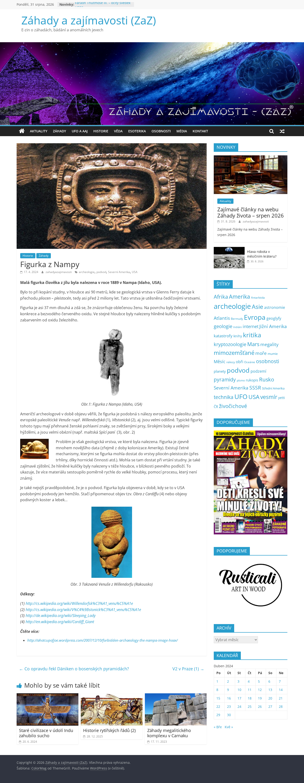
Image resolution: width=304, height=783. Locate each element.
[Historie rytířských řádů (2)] (111, 696)
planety (220, 371)
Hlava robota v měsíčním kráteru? (261, 254)
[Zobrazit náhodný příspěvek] (282, 131)
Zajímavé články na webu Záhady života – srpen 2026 (250, 212)
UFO (240, 396)
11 (250, 689)
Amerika (239, 296)
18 (250, 698)
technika (223, 397)
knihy (237, 336)
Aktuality (38, 131)
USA (135, 272)
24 (239, 706)
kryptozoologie (230, 344)
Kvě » (229, 727)
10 (239, 689)
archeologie (87, 272)
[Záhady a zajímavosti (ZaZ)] (22, 131)
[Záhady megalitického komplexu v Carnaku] (176, 696)
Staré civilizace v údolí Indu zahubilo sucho (46, 732)
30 (229, 715)
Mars (253, 344)
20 (270, 698)
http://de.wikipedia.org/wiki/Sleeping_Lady (60, 615)
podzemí (258, 371)
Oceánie (249, 362)
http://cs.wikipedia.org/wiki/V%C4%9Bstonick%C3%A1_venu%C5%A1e (83, 609)
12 (260, 689)
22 (218, 706)
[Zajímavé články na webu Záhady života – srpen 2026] (250, 158)
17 (239, 698)
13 (270, 689)
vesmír (268, 397)
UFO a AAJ (80, 131)
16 (229, 698)
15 (218, 698)
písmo (241, 380)
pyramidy (225, 379)
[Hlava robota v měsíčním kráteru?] (229, 249)
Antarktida (258, 297)
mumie (273, 354)
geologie (223, 326)
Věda (118, 131)
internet (250, 326)
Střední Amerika (273, 388)
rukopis (252, 380)
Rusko (266, 379)
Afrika (221, 296)
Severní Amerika (119, 272)
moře (261, 353)
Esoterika (137, 131)
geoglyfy (273, 318)
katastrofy (223, 335)
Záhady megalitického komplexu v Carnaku (169, 732)
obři (239, 361)
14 (281, 689)
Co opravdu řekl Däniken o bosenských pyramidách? (74, 669)
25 (250, 706)
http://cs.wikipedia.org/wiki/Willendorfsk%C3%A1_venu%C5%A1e (79, 603)
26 (260, 706)
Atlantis (222, 318)
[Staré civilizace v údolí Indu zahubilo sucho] (47, 696)
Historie (100, 131)
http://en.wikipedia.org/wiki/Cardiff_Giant (60, 621)
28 (281, 706)
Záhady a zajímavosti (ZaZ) (88, 20)
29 (218, 715)
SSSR (255, 387)
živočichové (233, 406)
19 (260, 698)
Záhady (59, 131)
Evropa (255, 317)
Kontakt (200, 131)
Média (181, 131)
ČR (216, 406)
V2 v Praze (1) (188, 669)
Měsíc (219, 361)
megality (269, 344)
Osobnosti (161, 131)
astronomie (274, 307)
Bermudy (237, 319)
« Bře (218, 727)
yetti (281, 397)
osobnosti (267, 361)
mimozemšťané (234, 353)
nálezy (230, 362)
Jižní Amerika (273, 326)
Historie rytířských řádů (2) (109, 730)
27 (270, 706)
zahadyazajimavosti (59, 272)
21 (281, 698)
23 (229, 706)
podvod (101, 272)
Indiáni (237, 327)
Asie (257, 306)
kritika (252, 335)
